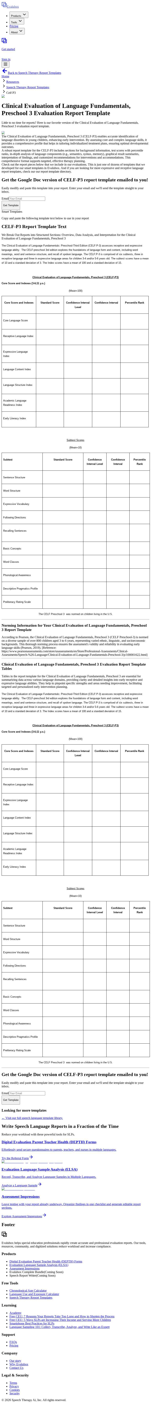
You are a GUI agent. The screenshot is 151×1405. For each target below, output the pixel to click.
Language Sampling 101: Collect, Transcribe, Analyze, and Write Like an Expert (59, 1327)
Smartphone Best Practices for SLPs (31, 1323)
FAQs (13, 1342)
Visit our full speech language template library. (32, 1118)
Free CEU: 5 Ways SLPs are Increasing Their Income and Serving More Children (60, 1320)
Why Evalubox (18, 1364)
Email (5, 198)
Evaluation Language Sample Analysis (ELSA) (38, 1265)
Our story (15, 1360)
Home (5, 76)
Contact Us (16, 1367)
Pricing (13, 26)
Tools (14, 22)
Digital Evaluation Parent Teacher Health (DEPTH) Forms (45, 1261)
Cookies (14, 1390)
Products (16, 15)
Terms (13, 1382)
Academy (15, 1312)
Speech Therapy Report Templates (27, 87)
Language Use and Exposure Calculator (34, 1294)
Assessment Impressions (24, 1268)
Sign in (6, 59)
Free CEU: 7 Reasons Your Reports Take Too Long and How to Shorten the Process (61, 1316)
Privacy (14, 1386)
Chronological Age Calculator (28, 1290)
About (14, 32)
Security (14, 1393)
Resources (12, 81)
